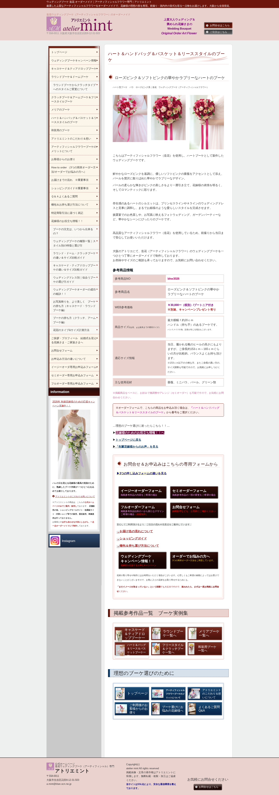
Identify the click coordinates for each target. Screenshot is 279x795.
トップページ (59, 52)
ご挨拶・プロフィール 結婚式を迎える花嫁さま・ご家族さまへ (73, 340)
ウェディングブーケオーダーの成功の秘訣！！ (74, 291)
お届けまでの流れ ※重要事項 (69, 179)
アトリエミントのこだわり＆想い (71, 138)
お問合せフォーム (62, 350)
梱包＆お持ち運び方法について (69, 204)
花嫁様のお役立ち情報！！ (67, 221)
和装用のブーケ (60, 130)
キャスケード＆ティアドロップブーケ (73, 68)
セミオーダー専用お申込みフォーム (72, 375)
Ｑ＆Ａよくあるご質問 (66, 196)
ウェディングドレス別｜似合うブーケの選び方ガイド (74, 279)
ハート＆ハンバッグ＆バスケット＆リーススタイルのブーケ (73, 120)
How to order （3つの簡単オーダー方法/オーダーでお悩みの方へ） (73, 169)
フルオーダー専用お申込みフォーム (72, 383)
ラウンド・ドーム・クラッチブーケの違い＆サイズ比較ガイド (74, 255)
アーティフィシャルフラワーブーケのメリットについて (73, 148)
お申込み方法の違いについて (68, 358)
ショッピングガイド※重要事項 (69, 188)
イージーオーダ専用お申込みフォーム (73, 366)
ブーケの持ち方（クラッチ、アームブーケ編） (74, 320)
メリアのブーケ (60, 109)
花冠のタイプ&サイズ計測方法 (71, 330)
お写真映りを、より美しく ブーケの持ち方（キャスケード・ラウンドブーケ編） (74, 306)
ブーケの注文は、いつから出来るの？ (73, 231)
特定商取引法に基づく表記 (67, 212)
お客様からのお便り (63, 159)
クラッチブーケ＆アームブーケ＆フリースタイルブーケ (73, 99)
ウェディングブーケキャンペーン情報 (73, 60)
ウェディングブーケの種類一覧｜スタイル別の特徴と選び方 (74, 243)
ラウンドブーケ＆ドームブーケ (69, 76)
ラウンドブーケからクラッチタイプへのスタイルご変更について (74, 87)
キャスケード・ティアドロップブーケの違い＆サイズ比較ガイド (74, 267)
